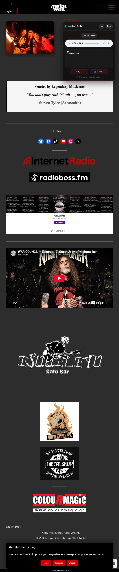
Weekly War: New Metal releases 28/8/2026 (61, 533)
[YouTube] (63, 141)
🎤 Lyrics (79, 72)
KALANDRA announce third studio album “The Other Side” (60, 538)
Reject (46, 563)
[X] (78, 141)
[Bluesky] (41, 141)
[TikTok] (56, 141)
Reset (109, 26)
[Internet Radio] (59, 161)
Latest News (69, 20)
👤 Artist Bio (99, 72)
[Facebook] (48, 141)
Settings (59, 563)
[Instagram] (70, 141)
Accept (72, 563)
